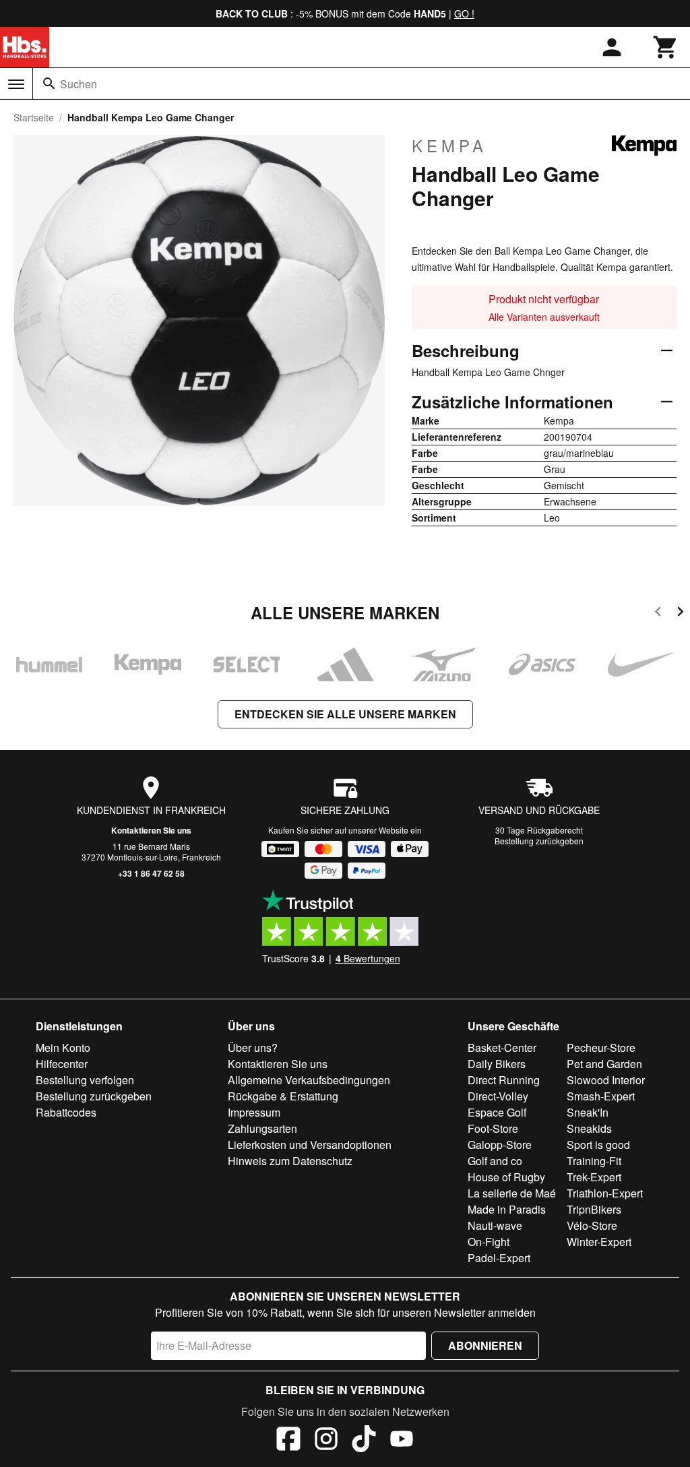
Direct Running (504, 1080)
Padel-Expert (499, 1258)
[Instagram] (326, 1440)
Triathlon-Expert (605, 1193)
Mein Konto (63, 1047)
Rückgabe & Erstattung (283, 1096)
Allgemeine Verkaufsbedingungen (309, 1080)
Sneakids (589, 1128)
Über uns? (253, 1047)
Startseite (33, 117)
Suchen (78, 84)
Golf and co (495, 1160)
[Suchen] (49, 83)
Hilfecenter (62, 1063)
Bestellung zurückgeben (539, 840)
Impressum (254, 1112)
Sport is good (598, 1144)
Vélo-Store (592, 1225)
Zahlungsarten (262, 1128)
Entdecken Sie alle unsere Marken (345, 714)
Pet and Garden (604, 1063)
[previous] (658, 613)
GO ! (464, 13)
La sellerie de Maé (512, 1193)
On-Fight (488, 1241)
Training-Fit (594, 1160)
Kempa (449, 145)
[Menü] (16, 84)
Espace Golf (497, 1112)
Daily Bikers (497, 1063)
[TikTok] (363, 1440)
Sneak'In (587, 1112)
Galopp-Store (500, 1144)
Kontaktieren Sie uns (151, 830)
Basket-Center (502, 1047)
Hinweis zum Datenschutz (290, 1160)
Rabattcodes (66, 1112)
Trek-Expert (594, 1177)
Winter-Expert (599, 1241)
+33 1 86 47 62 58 (151, 873)
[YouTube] (401, 1440)
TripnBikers (594, 1209)
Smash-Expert (601, 1096)
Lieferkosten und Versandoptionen (309, 1144)
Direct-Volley (498, 1096)
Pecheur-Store (601, 1047)
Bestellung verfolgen (85, 1080)
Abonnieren (485, 1345)
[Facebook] (288, 1440)
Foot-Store (493, 1128)
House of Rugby (506, 1177)
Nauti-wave (495, 1225)
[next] (680, 613)
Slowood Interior (606, 1080)
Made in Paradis (507, 1209)
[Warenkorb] (665, 47)
